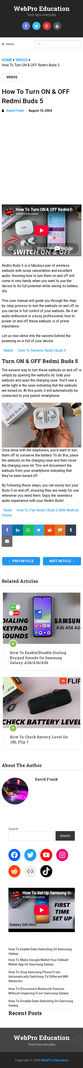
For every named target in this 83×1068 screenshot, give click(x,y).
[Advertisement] (41, 160)
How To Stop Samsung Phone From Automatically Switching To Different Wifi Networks (38, 976)
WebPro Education (42, 8)
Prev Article (23, 561)
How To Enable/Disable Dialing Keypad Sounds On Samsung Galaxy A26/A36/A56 (38, 657)
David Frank (15, 110)
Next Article (60, 561)
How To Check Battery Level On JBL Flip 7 (39, 739)
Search (13, 829)
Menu (10, 44)
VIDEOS (11, 77)
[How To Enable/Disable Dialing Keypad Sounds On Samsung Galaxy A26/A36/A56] (41, 618)
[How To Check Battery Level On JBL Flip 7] (41, 702)
